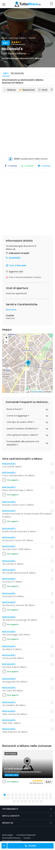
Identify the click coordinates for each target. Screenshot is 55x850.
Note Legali (7, 835)
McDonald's (9, 463)
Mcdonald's (9, 546)
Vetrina (32, 38)
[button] (5, 795)
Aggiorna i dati (16, 271)
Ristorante (11, 309)
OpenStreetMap (37, 391)
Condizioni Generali (26, 835)
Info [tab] (6, 73)
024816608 (14, 257)
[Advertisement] (27, 122)
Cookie (26, 838)
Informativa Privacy (11, 838)
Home (4, 38)
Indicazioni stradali (19, 253)
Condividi (12, 165)
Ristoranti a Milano (18, 38)
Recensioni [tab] (17, 73)
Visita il (17, 265)
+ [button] (6, 337)
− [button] (6, 342)
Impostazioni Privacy (12, 840)
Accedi (51, 3)
